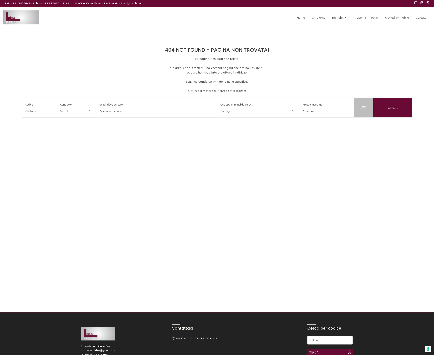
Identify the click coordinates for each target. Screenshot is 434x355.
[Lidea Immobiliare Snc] (21, 17)
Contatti (421, 17)
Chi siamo (318, 17)
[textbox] (250, 111)
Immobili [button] (338, 17)
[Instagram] (422, 3)
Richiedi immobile (396, 17)
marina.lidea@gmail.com (100, 350)
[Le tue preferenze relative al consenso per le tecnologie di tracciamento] (428, 349)
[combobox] (76, 111)
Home (301, 17)
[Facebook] (416, 3)
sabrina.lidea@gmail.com (86, 3)
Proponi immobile (365, 17)
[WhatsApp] (428, 3)
